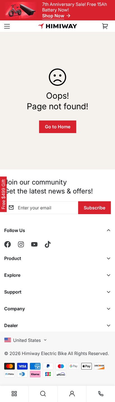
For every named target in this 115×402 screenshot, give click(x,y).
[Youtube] (34, 244)
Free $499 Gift (3, 194)
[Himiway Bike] (57, 26)
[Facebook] (7, 244)
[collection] (14, 394)
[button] (105, 26)
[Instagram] (21, 244)
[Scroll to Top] (105, 362)
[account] (72, 394)
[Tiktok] (47, 244)
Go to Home (57, 126)
